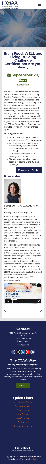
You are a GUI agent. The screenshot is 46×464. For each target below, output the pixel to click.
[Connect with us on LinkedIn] (23, 352)
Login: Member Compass (23, 402)
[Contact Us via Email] (32, 352)
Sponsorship (23, 410)
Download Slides (29, 170)
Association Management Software (23, 450)
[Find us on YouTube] (28, 352)
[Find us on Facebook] (13, 352)
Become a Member (23, 406)
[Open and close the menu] (30, 4)
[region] (41, 310)
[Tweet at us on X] (18, 352)
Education (23, 84)
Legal (35, 459)
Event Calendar (23, 414)
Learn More (23, 385)
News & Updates (23, 418)
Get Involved (23, 422)
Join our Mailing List (23, 426)
